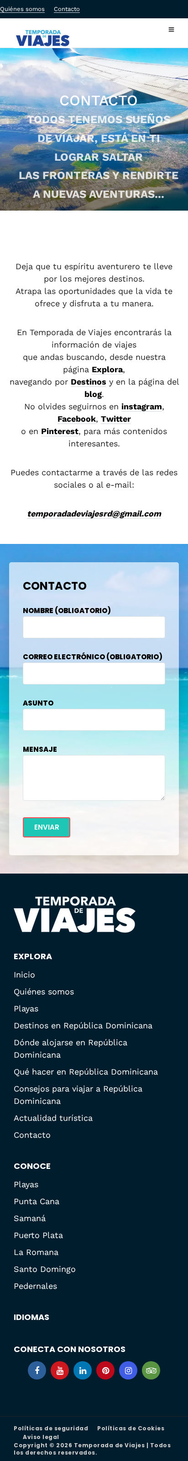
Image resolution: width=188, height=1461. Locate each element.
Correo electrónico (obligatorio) (92, 657)
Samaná (30, 1218)
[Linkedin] (82, 1370)
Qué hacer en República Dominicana (86, 1071)
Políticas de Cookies (130, 1428)
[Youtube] (60, 1370)
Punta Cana (36, 1201)
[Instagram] (128, 1370)
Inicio (24, 974)
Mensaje (40, 749)
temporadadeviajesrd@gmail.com (94, 513)
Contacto (67, 8)
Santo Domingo (45, 1269)
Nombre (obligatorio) (67, 610)
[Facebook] (37, 1370)
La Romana (36, 1252)
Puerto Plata (38, 1235)
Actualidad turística (53, 1118)
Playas (26, 1008)
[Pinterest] (105, 1370)
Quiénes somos (22, 8)
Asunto (38, 703)
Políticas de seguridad (51, 1428)
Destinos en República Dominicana (83, 1025)
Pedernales (35, 1286)
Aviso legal (41, 1437)
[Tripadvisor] (151, 1370)
